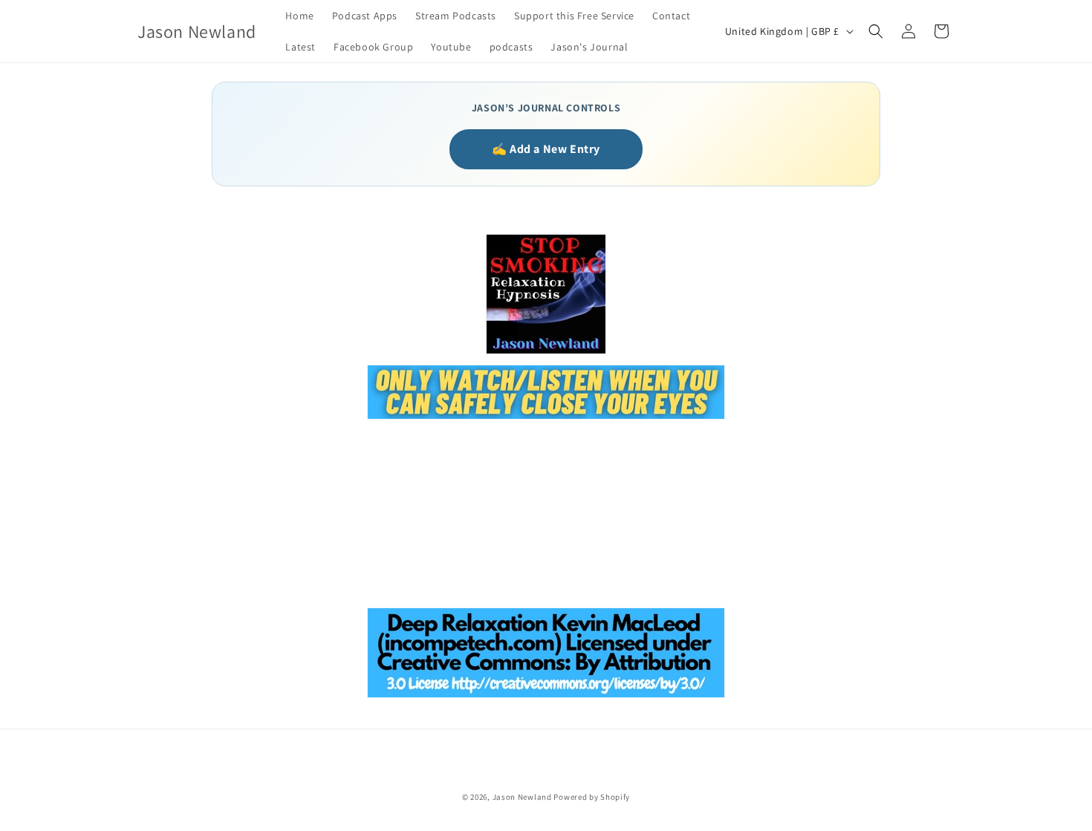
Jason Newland (522, 797)
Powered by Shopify (591, 797)
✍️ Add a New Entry (546, 149)
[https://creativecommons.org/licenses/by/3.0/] (546, 696)
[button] (875, 31)
